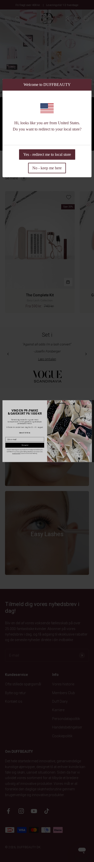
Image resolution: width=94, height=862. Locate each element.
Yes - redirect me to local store (47, 154)
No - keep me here (47, 168)
